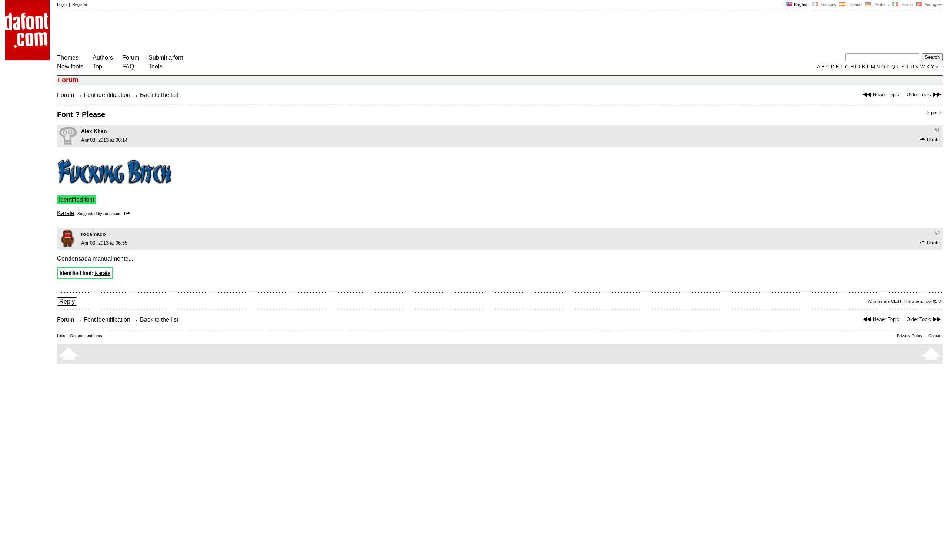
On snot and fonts (86, 335)
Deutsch (880, 4)
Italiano (906, 4)
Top (97, 66)
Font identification (107, 95)
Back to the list (159, 95)
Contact (935, 335)
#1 (937, 130)
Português (932, 4)
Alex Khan (94, 131)
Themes (68, 57)
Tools (155, 66)
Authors (103, 57)
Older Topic (919, 94)
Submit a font (165, 57)
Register (79, 4)
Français (827, 4)
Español (854, 4)
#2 (937, 233)
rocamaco (112, 213)
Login (62, 4)
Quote (933, 140)
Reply (67, 301)
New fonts (70, 66)
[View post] (128, 213)
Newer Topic (886, 94)
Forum (130, 57)
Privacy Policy (909, 335)
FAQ (128, 66)
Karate (65, 213)
